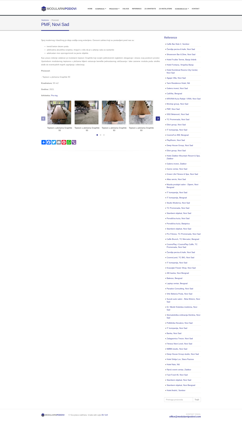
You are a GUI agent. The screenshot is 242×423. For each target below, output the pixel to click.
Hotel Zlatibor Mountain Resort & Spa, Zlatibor (183, 157)
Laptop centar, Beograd (177, 283)
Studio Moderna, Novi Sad (178, 203)
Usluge (126, 9)
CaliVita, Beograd (174, 93)
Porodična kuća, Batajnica (178, 223)
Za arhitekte (150, 9)
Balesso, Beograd (174, 278)
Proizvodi (113, 9)
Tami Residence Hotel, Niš (178, 83)
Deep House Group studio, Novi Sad (183, 354)
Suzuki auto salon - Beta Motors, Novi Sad (183, 300)
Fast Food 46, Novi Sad (177, 375)
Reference (136, 9)
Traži (197, 399)
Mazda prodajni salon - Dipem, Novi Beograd (182, 185)
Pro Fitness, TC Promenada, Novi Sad (184, 234)
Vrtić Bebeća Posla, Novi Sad (179, 294)
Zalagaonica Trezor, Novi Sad (180, 338)
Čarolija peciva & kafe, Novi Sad (181, 49)
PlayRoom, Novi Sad (176, 140)
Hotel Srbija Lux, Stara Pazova (180, 359)
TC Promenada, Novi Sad (178, 119)
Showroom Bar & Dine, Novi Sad (181, 54)
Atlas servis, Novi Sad (176, 179)
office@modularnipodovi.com (185, 416)
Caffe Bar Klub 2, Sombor (178, 44)
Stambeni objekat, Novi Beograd (181, 385)
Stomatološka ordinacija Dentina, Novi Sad (183, 316)
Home (90, 9)
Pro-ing (54, 95)
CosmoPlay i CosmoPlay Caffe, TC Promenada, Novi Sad (182, 245)
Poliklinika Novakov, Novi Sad (180, 323)
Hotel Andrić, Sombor (176, 390)
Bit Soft (105, 415)
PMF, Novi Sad (173, 109)
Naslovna (45, 20)
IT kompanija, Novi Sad (177, 130)
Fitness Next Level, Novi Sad (179, 344)
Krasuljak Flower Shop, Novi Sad (181, 268)
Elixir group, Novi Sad (176, 124)
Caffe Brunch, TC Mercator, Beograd (183, 239)
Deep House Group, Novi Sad (180, 145)
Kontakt (195, 9)
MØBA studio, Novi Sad (177, 349)
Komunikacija (181, 9)
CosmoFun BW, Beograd (178, 135)
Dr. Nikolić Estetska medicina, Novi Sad (182, 308)
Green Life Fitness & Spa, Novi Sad (182, 174)
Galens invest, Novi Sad (177, 88)
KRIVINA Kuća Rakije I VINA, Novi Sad (184, 99)
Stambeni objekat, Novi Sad (179, 213)
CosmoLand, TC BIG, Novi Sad (180, 257)
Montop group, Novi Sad (177, 104)
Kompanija (99, 9)
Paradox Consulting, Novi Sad (180, 288)
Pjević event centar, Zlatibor (179, 369)
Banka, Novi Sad (174, 333)
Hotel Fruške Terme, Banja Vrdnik (181, 59)
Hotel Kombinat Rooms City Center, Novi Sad (182, 71)
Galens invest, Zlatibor (177, 164)
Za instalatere (165, 9)
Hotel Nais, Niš (173, 364)
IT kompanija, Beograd (177, 198)
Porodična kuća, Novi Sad (178, 218)
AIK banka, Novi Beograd (178, 273)
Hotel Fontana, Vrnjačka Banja (180, 65)
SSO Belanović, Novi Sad (178, 114)
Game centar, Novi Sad (177, 169)
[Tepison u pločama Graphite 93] (59, 112)
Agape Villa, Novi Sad (176, 78)
